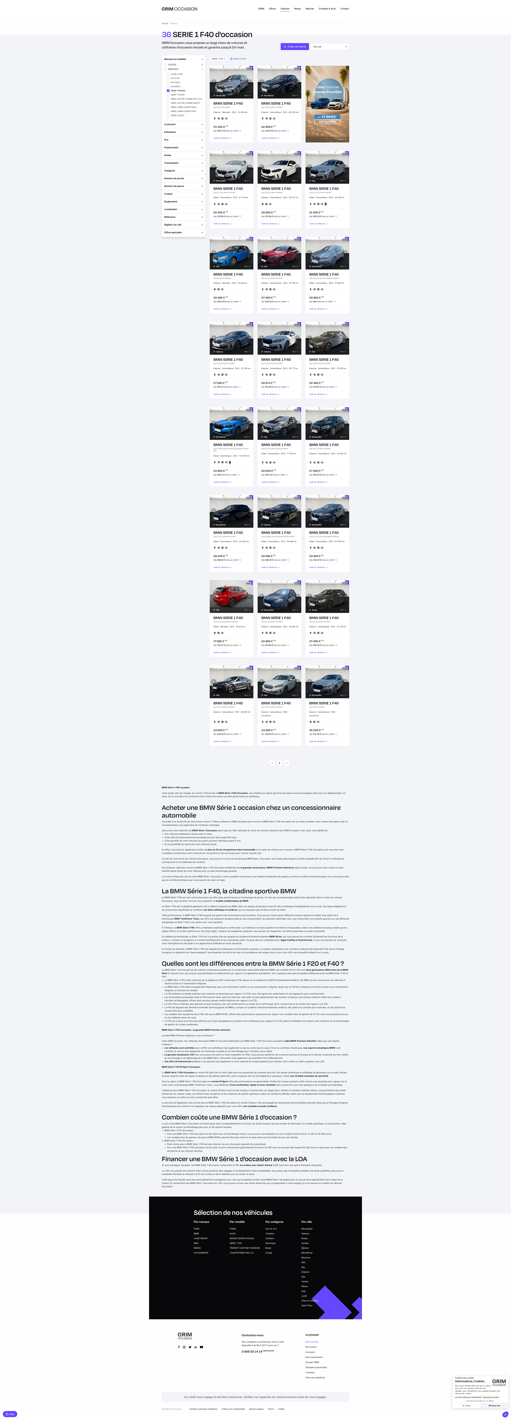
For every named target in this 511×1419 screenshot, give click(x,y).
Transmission (171, 163)
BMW (196, 1233)
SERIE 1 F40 (236, 1243)
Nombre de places (174, 186)
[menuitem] (261, 9)
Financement (171, 147)
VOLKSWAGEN (201, 1252)
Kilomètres (170, 132)
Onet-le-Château (309, 1300)
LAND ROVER (200, 1238)
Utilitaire (269, 1238)
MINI (196, 1243)
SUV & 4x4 (271, 1228)
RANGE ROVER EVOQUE (242, 1238)
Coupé (268, 1252)
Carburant (169, 124)
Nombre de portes (174, 178)
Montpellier (307, 1228)
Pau (303, 1267)
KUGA (233, 1233)
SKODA (197, 1248)
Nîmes (304, 1286)
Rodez (304, 1238)
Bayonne (305, 1257)
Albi (303, 1262)
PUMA (233, 1228)
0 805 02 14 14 (252, 1351)
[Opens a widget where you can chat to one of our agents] (10, 1414)
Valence (305, 1233)
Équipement (170, 201)
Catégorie (169, 170)
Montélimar (307, 1252)
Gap (303, 1291)
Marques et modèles (175, 59)
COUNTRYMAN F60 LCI (242, 1252)
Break (268, 1248)
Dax (303, 1276)
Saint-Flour (306, 1305)
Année (167, 155)
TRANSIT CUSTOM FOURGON (245, 1248)
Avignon (305, 1272)
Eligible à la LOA (172, 224)
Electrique (270, 1243)
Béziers (305, 1248)
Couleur (168, 194)
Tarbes (304, 1281)
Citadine (269, 1233)
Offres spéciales (173, 232)
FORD (196, 1228)
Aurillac (305, 1243)
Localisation (170, 209)
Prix (166, 139)
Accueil (165, 23)
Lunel (304, 1296)
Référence (169, 217)
